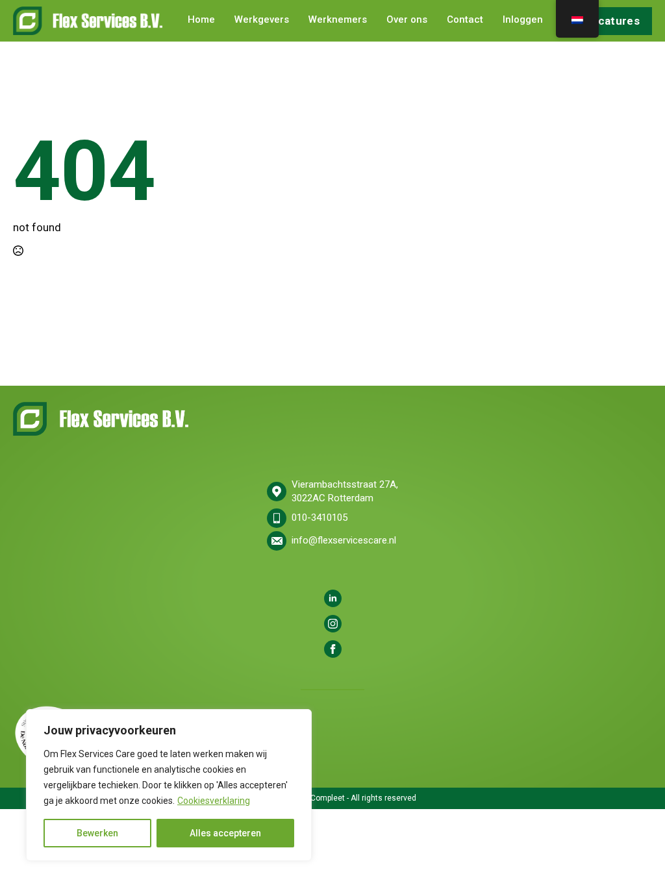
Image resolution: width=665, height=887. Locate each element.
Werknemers (337, 20)
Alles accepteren (225, 833)
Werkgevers (261, 20)
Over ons (406, 20)
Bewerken (97, 833)
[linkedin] (333, 598)
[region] (169, 785)
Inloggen (523, 20)
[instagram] (333, 623)
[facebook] (333, 649)
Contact (465, 20)
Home (201, 20)
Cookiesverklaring (213, 800)
